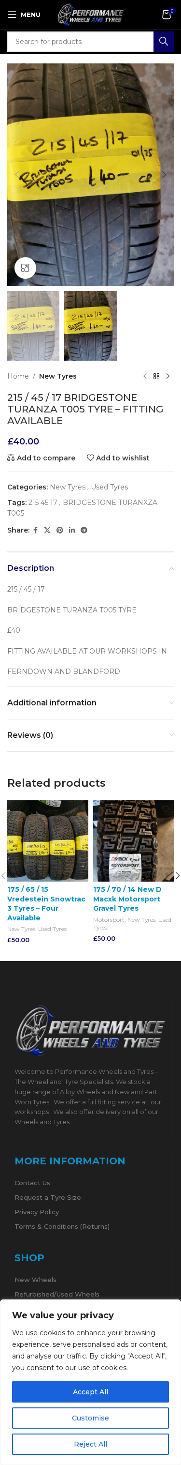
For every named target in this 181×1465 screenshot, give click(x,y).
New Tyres (58, 376)
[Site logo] (91, 14)
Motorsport (109, 919)
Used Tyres (109, 487)
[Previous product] (145, 376)
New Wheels (35, 1279)
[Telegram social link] (84, 530)
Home (18, 376)
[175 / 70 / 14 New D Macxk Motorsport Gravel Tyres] (133, 841)
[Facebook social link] (35, 530)
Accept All (90, 1392)
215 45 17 (42, 502)
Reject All (90, 1444)
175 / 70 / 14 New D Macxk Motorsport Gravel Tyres (127, 899)
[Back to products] (156, 376)
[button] (17, 174)
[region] (90, 1382)
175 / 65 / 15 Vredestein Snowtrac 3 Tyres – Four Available (46, 903)
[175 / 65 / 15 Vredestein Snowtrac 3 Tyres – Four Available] (47, 841)
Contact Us (32, 1183)
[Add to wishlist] (79, 808)
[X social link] (47, 530)
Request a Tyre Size (47, 1197)
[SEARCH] (163, 41)
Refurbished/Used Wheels (56, 1294)
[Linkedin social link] (72, 530)
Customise (90, 1418)
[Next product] (168, 376)
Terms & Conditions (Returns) (62, 1226)
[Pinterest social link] (60, 530)
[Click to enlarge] (25, 268)
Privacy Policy (36, 1212)
